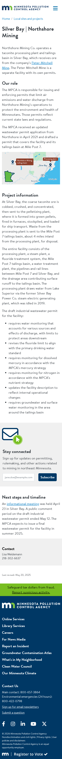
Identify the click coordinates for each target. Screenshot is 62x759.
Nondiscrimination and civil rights (19, 737)
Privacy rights (44, 737)
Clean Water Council (17, 666)
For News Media (13, 639)
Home (6, 19)
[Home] (25, 8)
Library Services (13, 625)
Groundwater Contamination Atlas (27, 652)
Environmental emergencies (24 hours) (26, 697)
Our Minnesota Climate (19, 673)
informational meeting (23, 503)
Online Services (13, 619)
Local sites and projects (28, 19)
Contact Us (10, 685)
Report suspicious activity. (31, 592)
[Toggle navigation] (55, 8)
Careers (7, 632)
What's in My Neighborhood (22, 659)
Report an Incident (15, 646)
